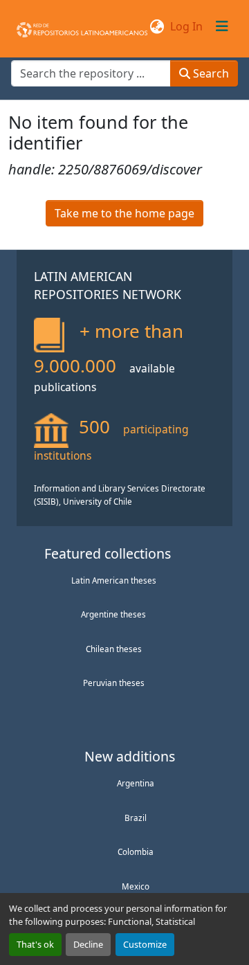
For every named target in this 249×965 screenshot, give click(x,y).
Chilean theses (114, 648)
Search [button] (209, 73)
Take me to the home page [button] (124, 213)
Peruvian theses (114, 682)
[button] (82, 26)
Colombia (136, 851)
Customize (145, 944)
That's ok (35, 944)
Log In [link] (186, 26)
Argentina (135, 782)
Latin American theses (113, 580)
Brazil (135, 817)
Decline (88, 944)
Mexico (135, 886)
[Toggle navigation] (222, 26)
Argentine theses (113, 614)
